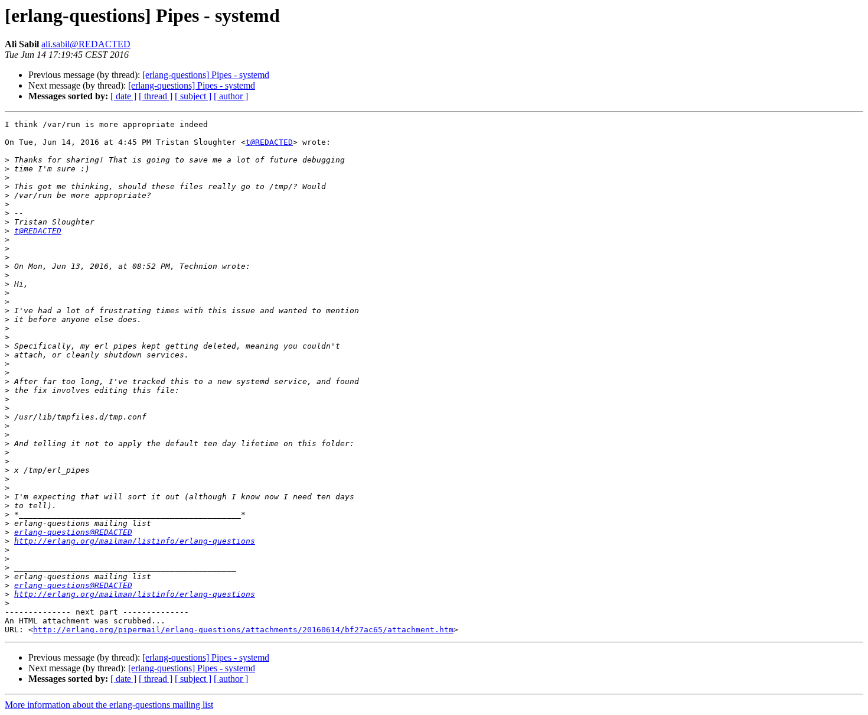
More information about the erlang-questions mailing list (109, 705)
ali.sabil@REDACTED (85, 44)
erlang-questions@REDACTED (73, 532)
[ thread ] (155, 96)
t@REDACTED (269, 142)
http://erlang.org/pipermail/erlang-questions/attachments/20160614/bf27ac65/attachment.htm (243, 629)
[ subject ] (193, 96)
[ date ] (123, 96)
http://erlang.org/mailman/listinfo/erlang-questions (134, 541)
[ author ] (231, 96)
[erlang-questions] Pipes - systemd (205, 75)
